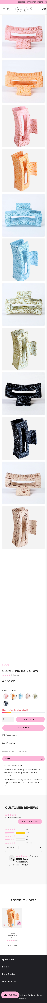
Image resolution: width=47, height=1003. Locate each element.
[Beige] (28, 696)
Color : (9, 690)
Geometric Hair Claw (12, 937)
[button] (7, 675)
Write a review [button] (30, 821)
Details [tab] (7, 759)
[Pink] (6, 696)
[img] (21, 856)
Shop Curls (27, 995)
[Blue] (20, 696)
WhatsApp (10, 743)
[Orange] (13, 696)
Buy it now (24, 728)
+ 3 (17, 925)
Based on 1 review (13, 817)
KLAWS (12, 933)
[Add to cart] (19, 923)
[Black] (6, 703)
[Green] (35, 696)
